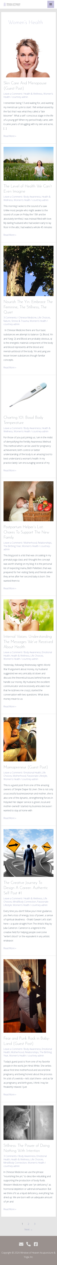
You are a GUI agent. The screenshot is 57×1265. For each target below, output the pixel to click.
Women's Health (22, 200)
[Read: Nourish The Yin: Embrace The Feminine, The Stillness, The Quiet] (28, 270)
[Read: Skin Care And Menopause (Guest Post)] (28, 57)
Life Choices (44, 317)
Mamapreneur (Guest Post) (26, 767)
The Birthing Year (12, 546)
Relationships (44, 542)
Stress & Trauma (20, 321)
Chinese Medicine (28, 317)
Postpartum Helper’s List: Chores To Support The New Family (26, 532)
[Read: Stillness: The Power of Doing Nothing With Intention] (28, 1122)
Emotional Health (32, 772)
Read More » (10, 136)
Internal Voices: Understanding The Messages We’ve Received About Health (28, 642)
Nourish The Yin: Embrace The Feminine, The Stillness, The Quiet (28, 307)
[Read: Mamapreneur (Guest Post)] (20, 739)
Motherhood (30, 542)
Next (28, 1229)
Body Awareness (32, 196)
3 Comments (10, 317)
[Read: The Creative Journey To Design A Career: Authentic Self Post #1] (28, 852)
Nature (7, 321)
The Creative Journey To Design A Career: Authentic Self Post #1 (26, 888)
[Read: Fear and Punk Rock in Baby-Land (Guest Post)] (25, 995)
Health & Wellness (33, 93)
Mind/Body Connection (24, 901)
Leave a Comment (13, 93)
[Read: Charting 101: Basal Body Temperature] (28, 394)
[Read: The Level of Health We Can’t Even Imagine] (28, 163)
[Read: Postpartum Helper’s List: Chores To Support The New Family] (28, 501)
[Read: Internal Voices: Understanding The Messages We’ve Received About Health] (28, 614)
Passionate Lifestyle (37, 775)
